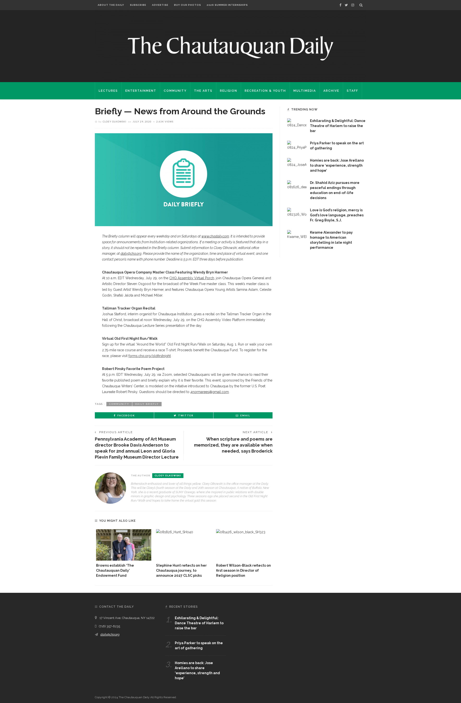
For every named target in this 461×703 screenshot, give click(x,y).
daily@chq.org (110, 634)
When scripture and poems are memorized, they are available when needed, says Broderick (233, 445)
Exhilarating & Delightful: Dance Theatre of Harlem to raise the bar (337, 126)
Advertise (160, 5)
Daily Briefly (147, 404)
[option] (123, 553)
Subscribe (138, 5)
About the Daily (111, 5)
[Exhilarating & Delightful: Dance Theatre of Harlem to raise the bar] (296, 123)
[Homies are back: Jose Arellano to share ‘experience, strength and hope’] (296, 162)
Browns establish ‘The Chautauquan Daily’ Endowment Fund (115, 570)
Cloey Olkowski (114, 121)
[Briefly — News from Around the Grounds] (184, 179)
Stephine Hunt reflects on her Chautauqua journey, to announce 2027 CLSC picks (181, 570)
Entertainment (140, 90)
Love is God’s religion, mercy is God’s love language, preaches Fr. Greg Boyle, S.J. (337, 215)
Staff (352, 90)
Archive (331, 90)
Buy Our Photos (187, 5)
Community (175, 90)
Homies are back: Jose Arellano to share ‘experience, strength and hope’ (337, 165)
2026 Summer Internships (227, 5)
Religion (228, 90)
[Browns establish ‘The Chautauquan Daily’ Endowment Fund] (123, 545)
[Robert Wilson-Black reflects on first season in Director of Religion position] (243, 545)
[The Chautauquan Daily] (230, 48)
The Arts (203, 90)
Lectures (108, 90)
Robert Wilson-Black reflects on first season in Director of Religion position (243, 570)
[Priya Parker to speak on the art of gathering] (296, 145)
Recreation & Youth (265, 90)
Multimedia (304, 90)
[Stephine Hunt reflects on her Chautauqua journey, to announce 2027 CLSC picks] (183, 545)
